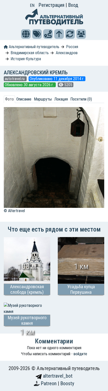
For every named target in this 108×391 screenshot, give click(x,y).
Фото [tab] (9, 99)
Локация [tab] (61, 99)
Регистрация (52, 5)
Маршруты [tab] (43, 99)
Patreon (49, 383)
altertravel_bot (57, 376)
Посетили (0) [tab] (81, 99)
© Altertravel (14, 210)
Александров (67, 52)
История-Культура (26, 58)
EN (32, 5)
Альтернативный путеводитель (33, 46)
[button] (26, 34)
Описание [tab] (23, 99)
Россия (72, 46)
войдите (80, 353)
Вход (73, 5)
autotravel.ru (15, 78)
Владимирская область (30, 52)
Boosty (67, 383)
